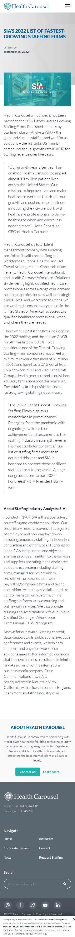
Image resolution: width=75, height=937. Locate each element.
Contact (44, 848)
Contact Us (28, 772)
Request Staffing (51, 857)
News (7, 857)
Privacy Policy (40, 933)
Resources (46, 839)
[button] (67, 6)
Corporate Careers (17, 848)
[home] (26, 6)
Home (8, 839)
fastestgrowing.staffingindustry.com (32, 392)
